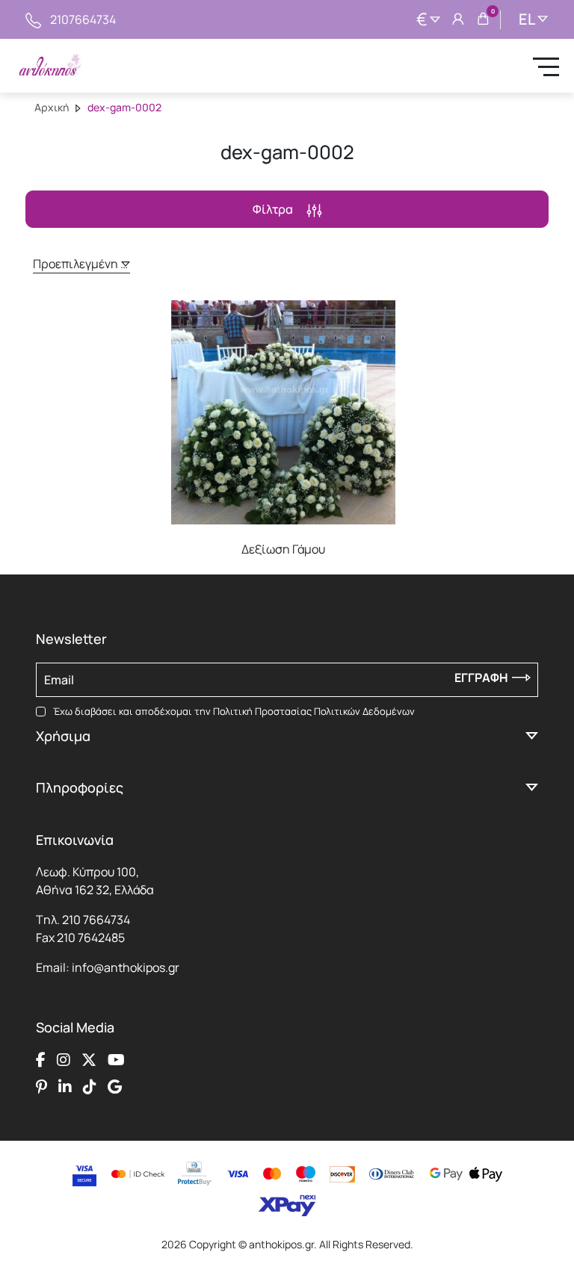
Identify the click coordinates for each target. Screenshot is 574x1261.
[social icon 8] (115, 1087)
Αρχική (51, 107)
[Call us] (33, 19)
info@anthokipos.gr (125, 967)
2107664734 (83, 19)
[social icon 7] (89, 1087)
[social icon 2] (63, 1060)
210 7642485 (91, 937)
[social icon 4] (116, 1060)
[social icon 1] (41, 1060)
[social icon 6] (65, 1087)
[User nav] (458, 19)
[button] (51, 311)
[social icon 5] (41, 1087)
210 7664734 (96, 919)
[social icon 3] (88, 1060)
